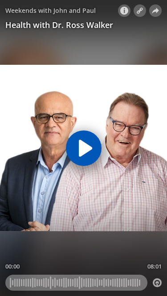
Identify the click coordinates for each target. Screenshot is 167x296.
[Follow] (140, 10)
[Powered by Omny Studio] (157, 282)
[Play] (84, 148)
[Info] (124, 10)
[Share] (155, 10)
